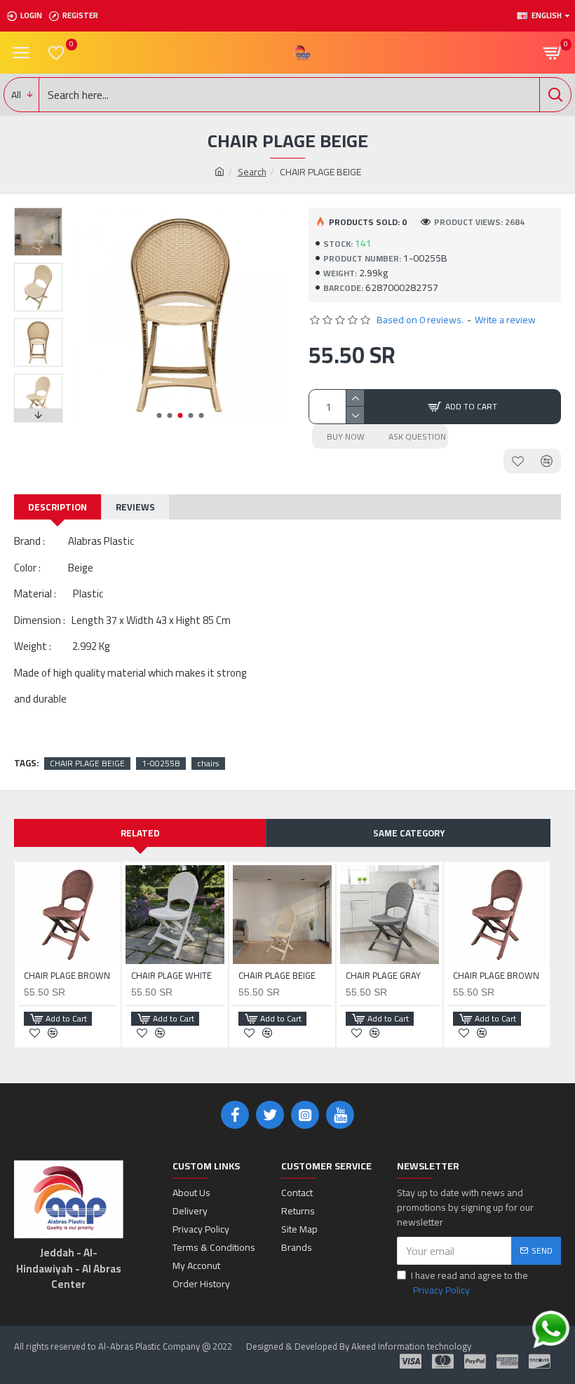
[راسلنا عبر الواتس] (551, 1329)
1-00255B (161, 763)
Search (252, 172)
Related (140, 833)
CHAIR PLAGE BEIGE (87, 763)
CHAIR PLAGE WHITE (171, 976)
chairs (208, 763)
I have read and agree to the (469, 1283)
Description (57, 506)
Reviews (135, 506)
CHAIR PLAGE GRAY (383, 976)
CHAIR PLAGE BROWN (67, 976)
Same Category (409, 833)
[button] (158, 415)
